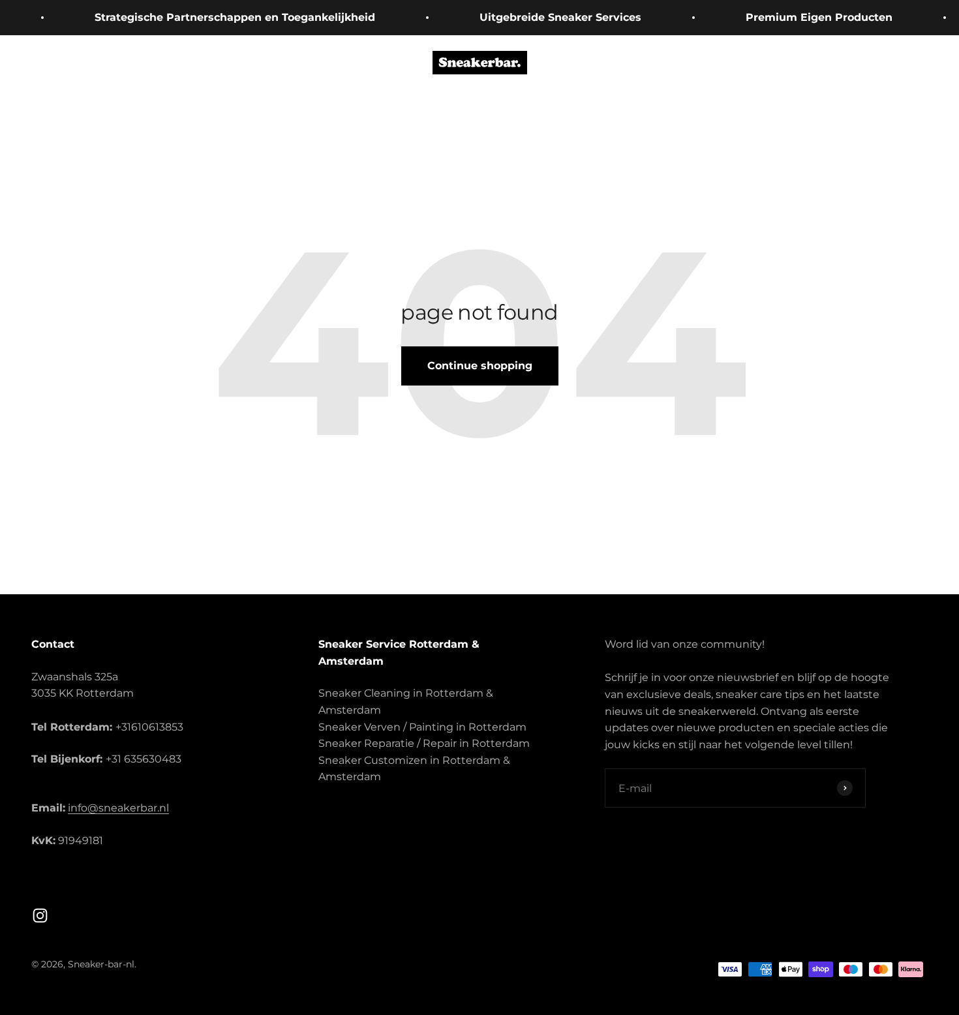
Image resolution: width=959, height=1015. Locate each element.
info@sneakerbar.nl (118, 808)
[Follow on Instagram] (40, 915)
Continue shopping (479, 365)
